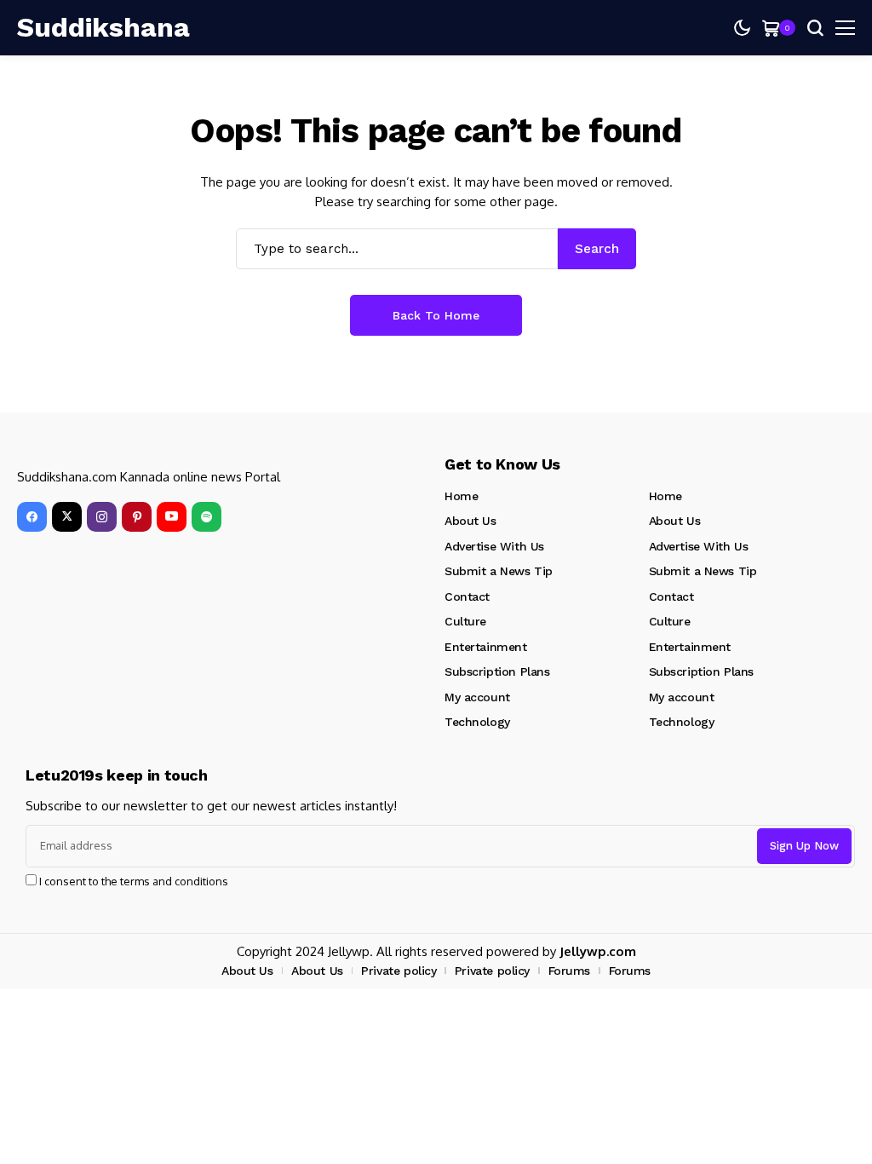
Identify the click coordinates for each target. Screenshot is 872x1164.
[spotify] (206, 517)
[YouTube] (171, 517)
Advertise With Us (494, 546)
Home (461, 496)
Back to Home (436, 315)
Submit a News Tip (499, 571)
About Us (470, 520)
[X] (67, 517)
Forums (569, 970)
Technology (477, 722)
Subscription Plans (497, 671)
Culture (465, 621)
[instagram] (102, 517)
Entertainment (486, 647)
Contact (467, 596)
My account (477, 697)
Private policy (398, 970)
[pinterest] (137, 517)
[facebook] (32, 517)
